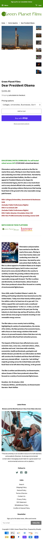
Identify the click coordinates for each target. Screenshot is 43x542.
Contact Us (21, 496)
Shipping (5, 95)
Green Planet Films (20, 529)
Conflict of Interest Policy (21, 508)
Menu (6, 5)
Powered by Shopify (34, 529)
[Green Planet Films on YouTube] (26, 473)
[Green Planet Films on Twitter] (17, 473)
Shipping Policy (21, 487)
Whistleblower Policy (21, 505)
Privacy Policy (21, 499)
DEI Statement (21, 502)
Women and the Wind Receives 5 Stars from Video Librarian (21, 409)
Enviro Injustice (13, 23)
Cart (39, 5)
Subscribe (36, 523)
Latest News (21, 404)
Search (21, 484)
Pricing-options (8, 101)
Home (3, 23)
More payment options (21, 124)
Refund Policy (21, 490)
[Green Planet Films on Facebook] (21, 473)
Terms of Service (21, 493)
